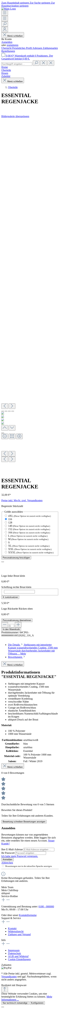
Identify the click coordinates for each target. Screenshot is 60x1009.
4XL (29, 515)
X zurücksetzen (10, 597)
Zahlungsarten (50, 48)
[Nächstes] (12, 406)
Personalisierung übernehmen (17, 620)
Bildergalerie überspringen (15, 116)
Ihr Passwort (8, 852)
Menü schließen (15, 36)
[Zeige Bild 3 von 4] (9, 411)
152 (29, 529)
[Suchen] (4, 24)
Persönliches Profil (22, 48)
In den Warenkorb (11, 629)
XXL (30, 549)
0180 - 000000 (46, 906)
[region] (30, 296)
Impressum (14, 950)
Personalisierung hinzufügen (16, 557)
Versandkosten (9, 976)
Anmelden (6, 42)
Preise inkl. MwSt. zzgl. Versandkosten (21, 500)
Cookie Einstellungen (19, 959)
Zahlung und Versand (19, 934)
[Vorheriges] (4, 406)
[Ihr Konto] (4, 29)
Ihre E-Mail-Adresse (12, 849)
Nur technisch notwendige (15, 1003)
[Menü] (4, 13)
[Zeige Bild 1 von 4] (2, 411)
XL (29, 545)
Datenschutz (14, 953)
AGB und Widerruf (18, 956)
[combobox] (16, 64)
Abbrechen (7, 862)
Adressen (37, 48)
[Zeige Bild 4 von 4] (12, 411)
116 (10, 519)
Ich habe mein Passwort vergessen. (19, 856)
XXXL (31, 552)
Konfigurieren (37, 1003)
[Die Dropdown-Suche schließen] (51, 63)
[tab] (33, 649)
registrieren (12, 45)
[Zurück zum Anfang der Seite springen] (4, 989)
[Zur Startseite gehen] (8, 8)
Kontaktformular (27, 915)
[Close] (2, 432)
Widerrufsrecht (16, 931)
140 (29, 525)
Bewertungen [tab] (15, 657)
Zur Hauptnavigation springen (28, 4)
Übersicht (6, 48)
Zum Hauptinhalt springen (15, 2)
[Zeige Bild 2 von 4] (6, 411)
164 (29, 532)
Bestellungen (8, 51)
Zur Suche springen (40, 2)
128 (10, 522)
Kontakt (12, 928)
